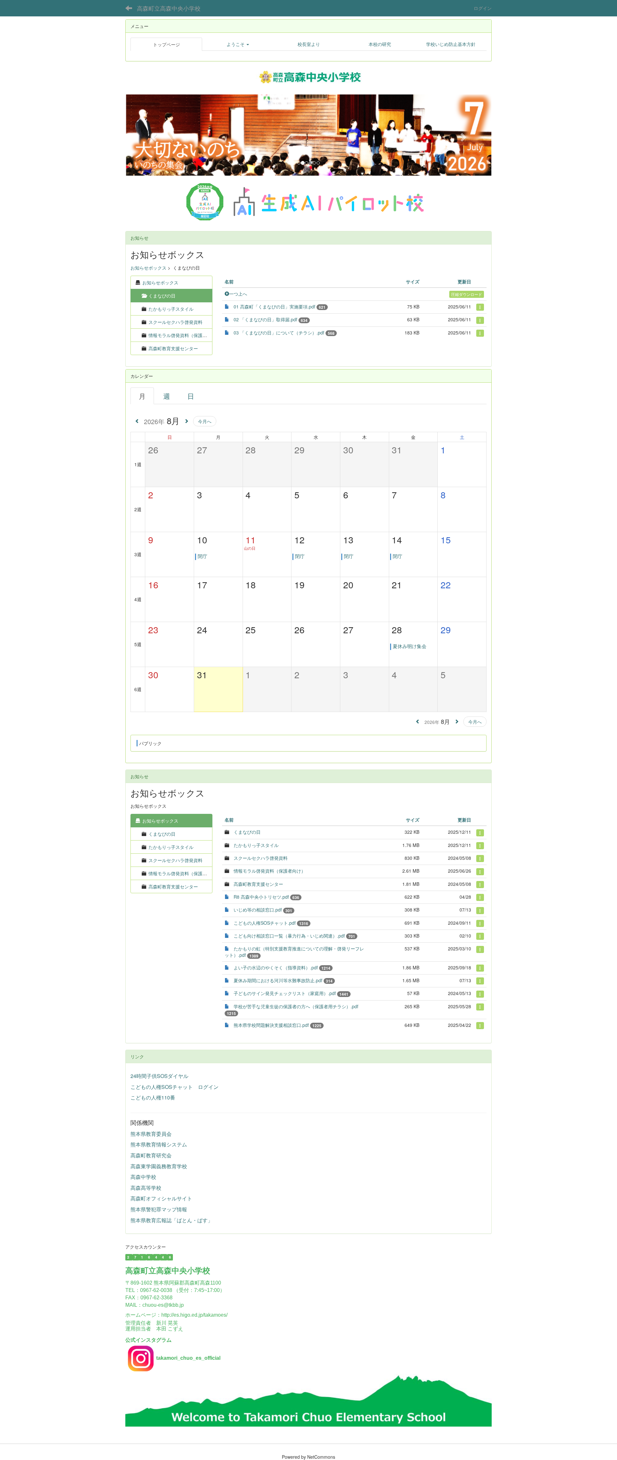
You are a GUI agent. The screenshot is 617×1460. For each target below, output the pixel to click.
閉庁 (202, 556)
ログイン (483, 8)
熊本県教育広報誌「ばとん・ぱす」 (171, 1220)
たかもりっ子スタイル (170, 309)
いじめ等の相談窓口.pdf (258, 909)
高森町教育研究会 (151, 1155)
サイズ (412, 281)
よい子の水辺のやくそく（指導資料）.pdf (276, 967)
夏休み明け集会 (409, 646)
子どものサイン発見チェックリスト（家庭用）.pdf (285, 993)
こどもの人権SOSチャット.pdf (265, 923)
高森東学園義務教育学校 (158, 1166)
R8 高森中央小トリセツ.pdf (261, 897)
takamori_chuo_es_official (188, 1358)
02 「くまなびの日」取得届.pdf (265, 319)
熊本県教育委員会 (151, 1133)
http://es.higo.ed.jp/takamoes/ (194, 1315)
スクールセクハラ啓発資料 (175, 322)
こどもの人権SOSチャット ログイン (174, 1087)
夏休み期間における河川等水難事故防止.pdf (278, 980)
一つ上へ (238, 293)
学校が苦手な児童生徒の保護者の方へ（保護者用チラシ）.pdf (296, 1006)
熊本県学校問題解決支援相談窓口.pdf (271, 1025)
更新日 (464, 281)
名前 (229, 281)
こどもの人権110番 (152, 1097)
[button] (237, 44)
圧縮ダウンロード (466, 294)
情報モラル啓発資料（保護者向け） (184, 335)
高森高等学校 (145, 1187)
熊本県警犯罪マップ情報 (158, 1209)
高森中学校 (143, 1176)
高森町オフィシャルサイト (161, 1198)
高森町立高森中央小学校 (169, 8)
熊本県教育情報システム (158, 1144)
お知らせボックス (148, 267)
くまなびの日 (161, 834)
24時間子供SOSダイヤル (159, 1076)
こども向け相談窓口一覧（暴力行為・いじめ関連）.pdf (289, 935)
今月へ (204, 421)
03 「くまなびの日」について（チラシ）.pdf (279, 332)
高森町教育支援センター (173, 348)
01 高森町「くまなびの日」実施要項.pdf (274, 306)
